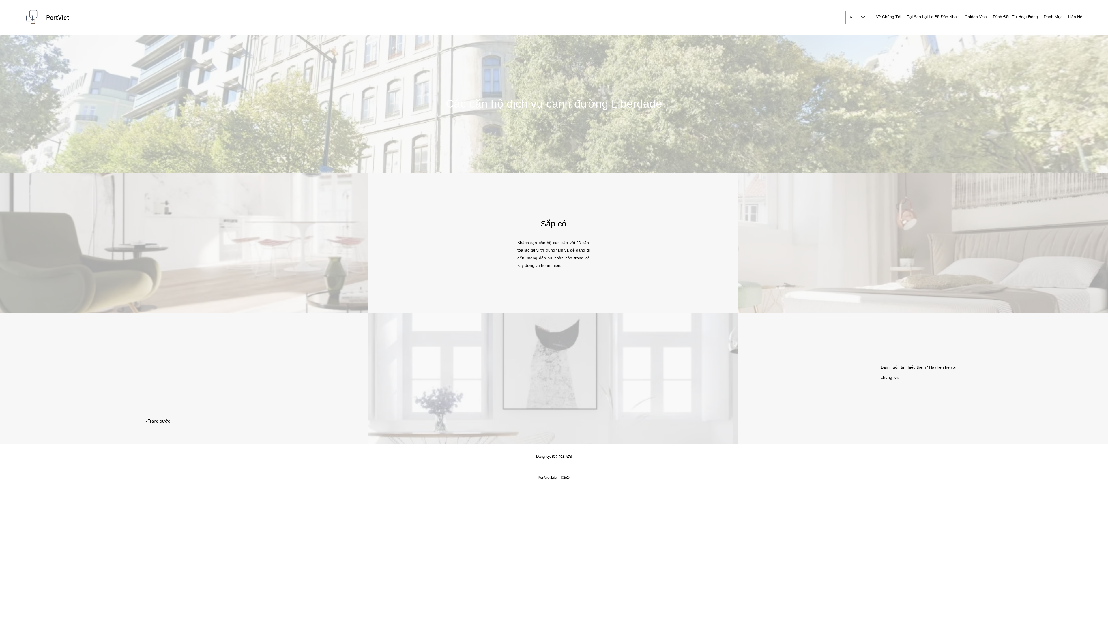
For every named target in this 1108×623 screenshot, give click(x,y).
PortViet (57, 17)
